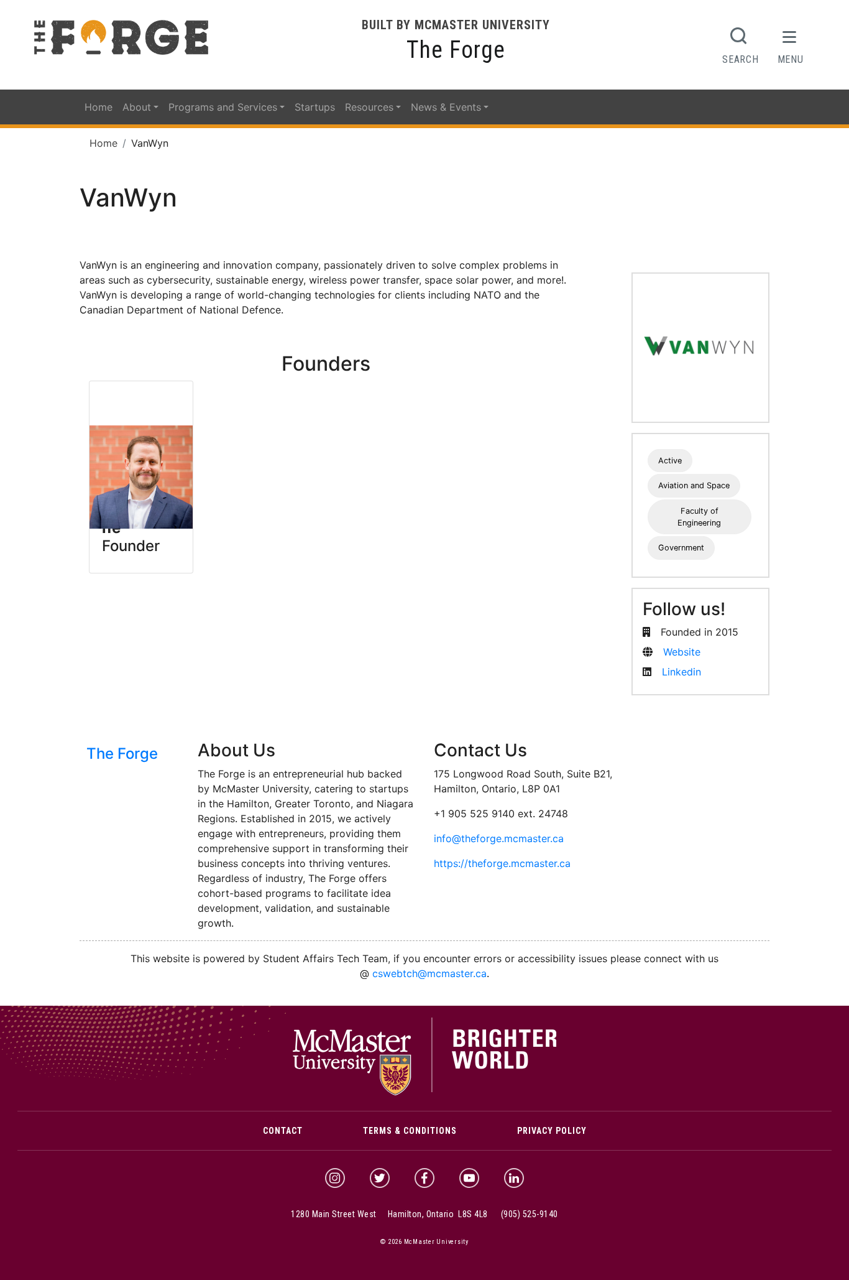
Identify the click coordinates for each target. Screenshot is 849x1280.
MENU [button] (791, 59)
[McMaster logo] (425, 1092)
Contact (283, 1131)
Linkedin (681, 672)
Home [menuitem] (98, 107)
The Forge (455, 49)
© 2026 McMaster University (424, 1242)
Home (103, 143)
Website (681, 652)
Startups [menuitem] (315, 107)
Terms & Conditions (410, 1131)
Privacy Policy (552, 1131)
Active (670, 460)
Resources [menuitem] (369, 107)
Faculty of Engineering (699, 516)
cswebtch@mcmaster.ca (429, 973)
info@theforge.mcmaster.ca (499, 838)
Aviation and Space (694, 485)
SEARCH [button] (740, 59)
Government (681, 547)
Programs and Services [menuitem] (222, 107)
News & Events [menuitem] (446, 107)
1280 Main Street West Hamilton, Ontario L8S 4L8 (389, 1214)
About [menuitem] (136, 107)
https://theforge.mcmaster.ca (502, 863)
